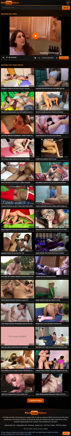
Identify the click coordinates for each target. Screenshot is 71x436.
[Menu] (68, 2)
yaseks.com (39, 425)
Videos (10, 2)
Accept (66, 433)
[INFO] (35, 57)
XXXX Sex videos (61, 425)
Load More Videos (35, 400)
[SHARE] (39, 57)
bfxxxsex (31, 425)
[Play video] (35, 36)
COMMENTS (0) (64, 57)
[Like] (3, 57)
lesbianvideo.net (10, 425)
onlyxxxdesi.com (21, 425)
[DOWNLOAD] (56, 57)
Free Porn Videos (49, 425)
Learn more (28, 434)
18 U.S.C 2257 (27, 429)
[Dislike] (7, 57)
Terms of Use (38, 429)
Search (66, 8)
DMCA (46, 429)
